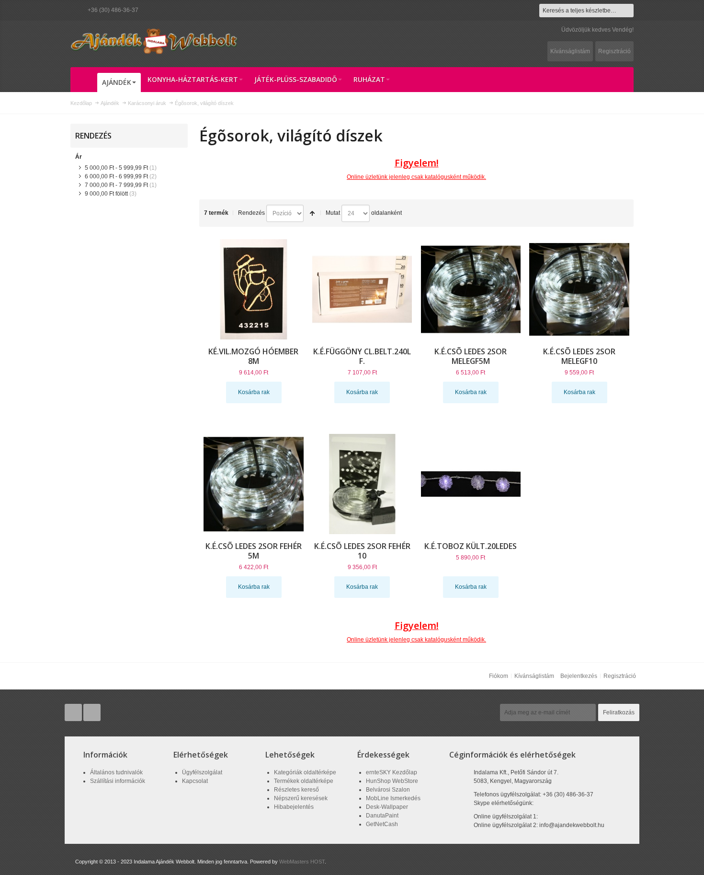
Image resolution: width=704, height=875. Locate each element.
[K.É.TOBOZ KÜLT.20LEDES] (471, 484)
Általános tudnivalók (116, 772)
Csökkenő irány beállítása (312, 213)
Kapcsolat (195, 781)
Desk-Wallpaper (387, 807)
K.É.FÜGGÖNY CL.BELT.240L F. (362, 356)
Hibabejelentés (294, 807)
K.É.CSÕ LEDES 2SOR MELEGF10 (579, 356)
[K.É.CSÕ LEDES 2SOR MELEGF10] (579, 289)
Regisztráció (614, 51)
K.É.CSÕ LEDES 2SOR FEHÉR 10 (362, 551)
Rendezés (251, 213)
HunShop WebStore (392, 781)
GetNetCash (382, 824)
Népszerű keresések (301, 798)
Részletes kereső (296, 789)
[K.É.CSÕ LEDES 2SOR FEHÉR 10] (362, 484)
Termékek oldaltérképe (303, 781)
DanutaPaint (382, 815)
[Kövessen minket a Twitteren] (74, 712)
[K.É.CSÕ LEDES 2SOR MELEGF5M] (471, 289)
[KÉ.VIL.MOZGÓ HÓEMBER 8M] (254, 289)
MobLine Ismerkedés (393, 798)
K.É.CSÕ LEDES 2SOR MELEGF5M (470, 356)
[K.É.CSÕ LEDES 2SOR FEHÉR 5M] (254, 484)
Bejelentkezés (578, 676)
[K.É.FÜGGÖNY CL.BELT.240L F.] (362, 289)
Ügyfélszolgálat (202, 772)
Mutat (333, 213)
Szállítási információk (117, 781)
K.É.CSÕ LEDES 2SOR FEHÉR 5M (253, 551)
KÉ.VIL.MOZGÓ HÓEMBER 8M (253, 356)
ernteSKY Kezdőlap (391, 772)
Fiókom (498, 676)
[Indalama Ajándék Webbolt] (154, 40)
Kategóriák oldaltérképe (305, 772)
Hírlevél (483, 712)
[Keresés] (627, 10)
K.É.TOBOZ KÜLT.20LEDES (470, 546)
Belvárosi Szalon (388, 789)
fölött (106, 193)
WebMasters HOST (302, 861)
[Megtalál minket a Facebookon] (92, 712)
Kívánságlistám (570, 51)
